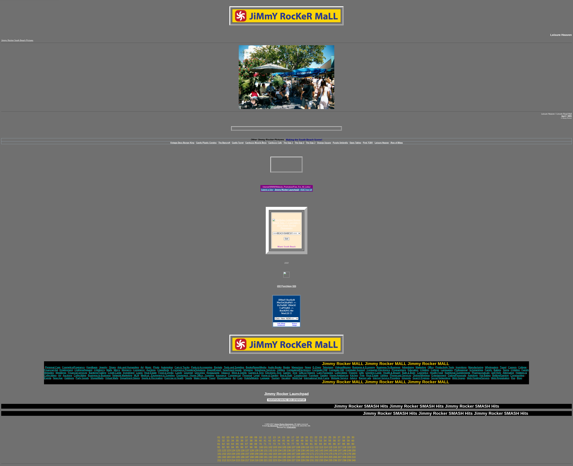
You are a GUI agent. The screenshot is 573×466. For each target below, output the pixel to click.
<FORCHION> (291, 427)
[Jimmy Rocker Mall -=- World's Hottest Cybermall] (286, 21)
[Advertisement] (286, 128)
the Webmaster (273, 426)
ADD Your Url (306, 190)
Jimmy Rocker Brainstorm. (284, 424)
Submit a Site (267, 190)
